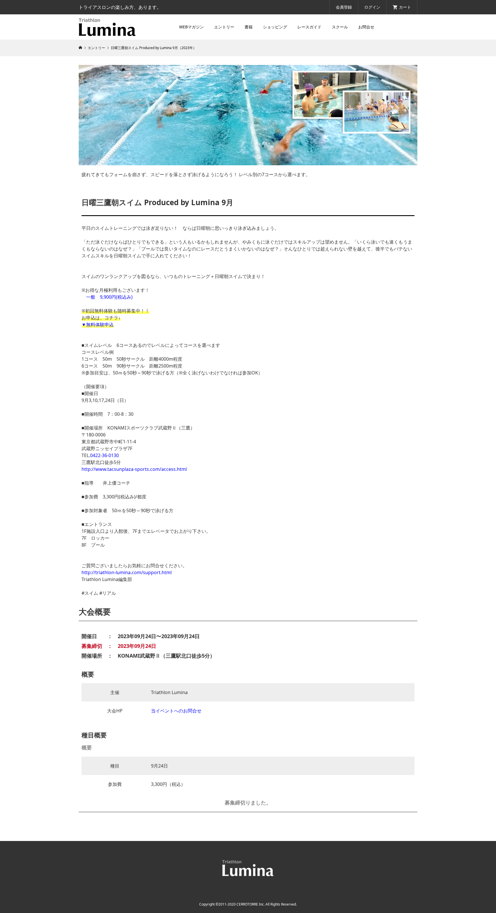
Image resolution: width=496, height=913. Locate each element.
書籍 (249, 27)
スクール (340, 27)
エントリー (224, 27)
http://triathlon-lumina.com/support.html (127, 572)
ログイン (372, 7)
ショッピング (275, 27)
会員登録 (344, 7)
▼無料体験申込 (98, 324)
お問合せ (366, 27)
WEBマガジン (191, 27)
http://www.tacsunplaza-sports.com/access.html (134, 469)
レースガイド (309, 27)
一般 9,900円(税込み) (109, 297)
